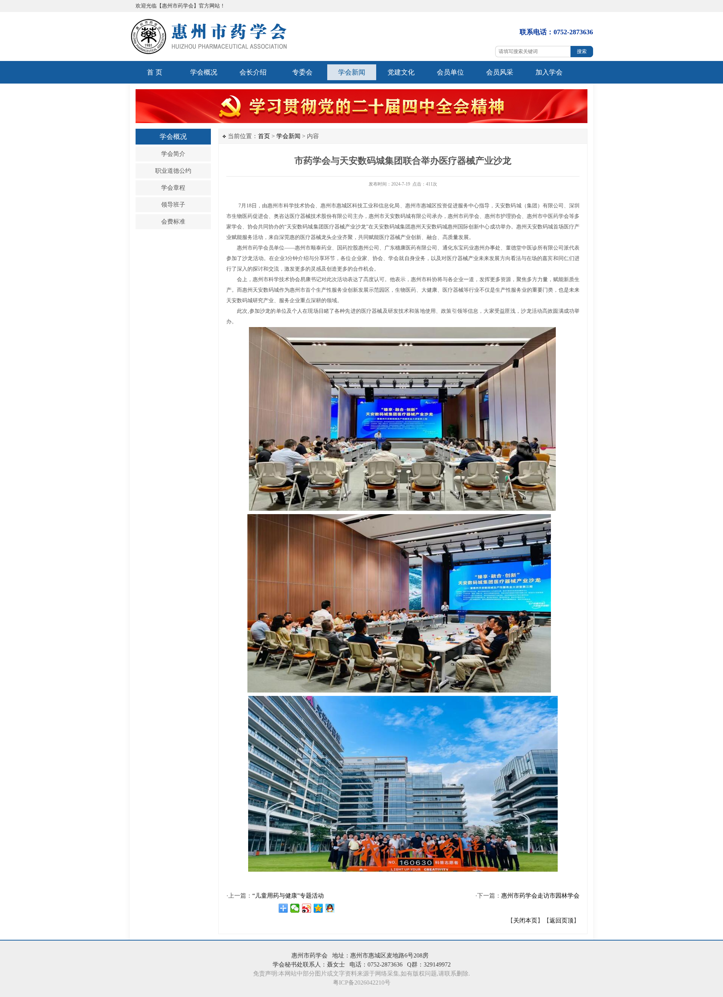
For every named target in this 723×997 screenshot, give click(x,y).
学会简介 (173, 154)
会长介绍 (253, 72)
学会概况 (203, 72)
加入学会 (549, 72)
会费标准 (173, 221)
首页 (264, 136)
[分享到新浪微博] (306, 908)
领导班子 (173, 204)
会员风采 (499, 72)
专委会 (302, 72)
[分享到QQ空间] (318, 908)
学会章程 (173, 187)
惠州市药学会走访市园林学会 (540, 895)
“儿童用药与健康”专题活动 (288, 895)
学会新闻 (351, 72)
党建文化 (401, 72)
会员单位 (450, 72)
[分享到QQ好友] (330, 908)
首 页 (154, 72)
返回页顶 (561, 920)
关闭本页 (525, 920)
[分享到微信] (295, 908)
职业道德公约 (173, 170)
